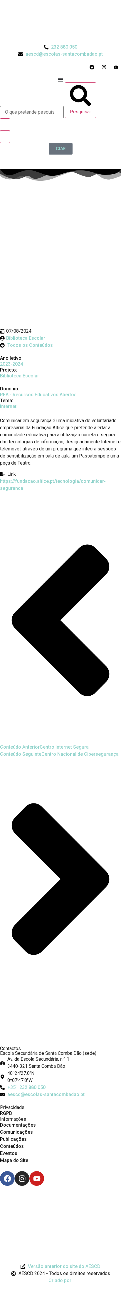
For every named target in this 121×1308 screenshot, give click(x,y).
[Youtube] (36, 1178)
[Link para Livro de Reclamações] (60, 1202)
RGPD (6, 1113)
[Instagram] (22, 1178)
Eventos (8, 1153)
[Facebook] (7, 1178)
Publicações (13, 1139)
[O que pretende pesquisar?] (32, 112)
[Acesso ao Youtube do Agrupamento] (117, 67)
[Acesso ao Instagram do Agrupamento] (105, 67)
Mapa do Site (14, 1160)
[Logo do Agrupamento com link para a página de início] (60, 22)
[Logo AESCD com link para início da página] (60, 1031)
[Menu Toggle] (60, 79)
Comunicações (16, 1132)
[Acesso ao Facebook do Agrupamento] (93, 67)
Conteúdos (12, 1146)
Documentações (18, 1125)
